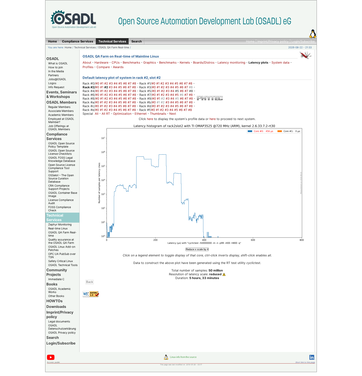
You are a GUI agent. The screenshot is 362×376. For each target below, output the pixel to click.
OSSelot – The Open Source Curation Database (61, 178)
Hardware (101, 62)
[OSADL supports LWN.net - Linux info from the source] (181, 359)
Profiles (88, 67)
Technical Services (85, 47)
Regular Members (59, 106)
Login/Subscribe (303, 41)
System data (280, 62)
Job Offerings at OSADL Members (59, 127)
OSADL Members (61, 102)
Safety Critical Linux (60, 261)
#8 (134, 83)
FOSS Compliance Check (59, 208)
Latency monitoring (231, 62)
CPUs (116, 62)
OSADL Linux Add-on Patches (61, 248)
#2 (106, 83)
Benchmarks (131, 62)
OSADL (52, 58)
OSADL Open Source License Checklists (61, 152)
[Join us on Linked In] (312, 360)
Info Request (56, 87)
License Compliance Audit (61, 201)
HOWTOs (54, 301)
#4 (116, 83)
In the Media (56, 71)
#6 (125, 83)
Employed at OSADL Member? (61, 120)
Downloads (56, 306)
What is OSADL (58, 63)
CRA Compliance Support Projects (59, 187)
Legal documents (59, 321)
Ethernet (141, 113)
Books (52, 284)
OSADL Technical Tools (63, 265)
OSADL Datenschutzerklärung (62, 327)
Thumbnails (158, 113)
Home (250, 41)
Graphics (149, 62)
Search (52, 337)
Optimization (122, 113)
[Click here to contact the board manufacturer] (210, 99)
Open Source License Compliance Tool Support (61, 168)
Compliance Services (56, 136)
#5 (120, 83)
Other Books (56, 296)
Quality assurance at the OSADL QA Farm (61, 241)
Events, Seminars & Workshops (61, 94)
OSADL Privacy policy (62, 332)
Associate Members (61, 110)
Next (172, 113)
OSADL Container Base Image (62, 194)
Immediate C (56, 279)
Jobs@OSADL (57, 79)
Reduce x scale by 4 (197, 249)
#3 (111, 83)
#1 (102, 83)
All (96, 113)
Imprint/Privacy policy (273, 41)
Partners (53, 75)
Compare (103, 67)
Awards (118, 67)
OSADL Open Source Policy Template (61, 145)
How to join (55, 67)
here (150, 119)
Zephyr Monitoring (60, 224)
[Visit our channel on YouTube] (50, 359)
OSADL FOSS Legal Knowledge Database (61, 159)
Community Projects (56, 272)
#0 (97, 83)
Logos (52, 83)
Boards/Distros (203, 62)
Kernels (185, 62)
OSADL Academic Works (59, 290)
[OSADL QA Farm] (306, 60)
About (87, 62)
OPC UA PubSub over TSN (62, 255)
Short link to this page (305, 362)
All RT (106, 113)
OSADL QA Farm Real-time (113, 47)
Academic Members (61, 114)
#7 (130, 83)
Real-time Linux (58, 228)
